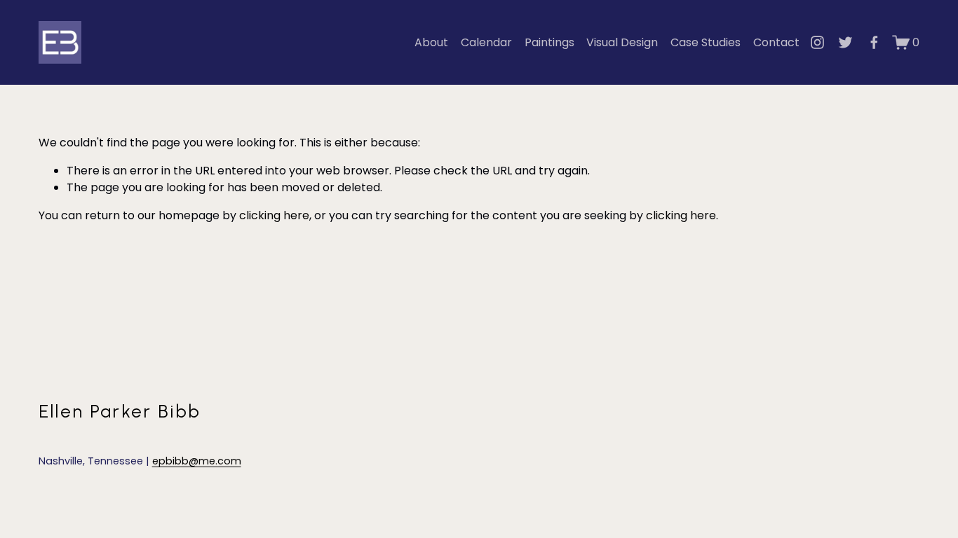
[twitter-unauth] (845, 42)
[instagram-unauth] (817, 42)
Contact (776, 42)
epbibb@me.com (196, 461)
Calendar (486, 42)
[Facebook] (874, 42)
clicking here (274, 215)
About (431, 42)
